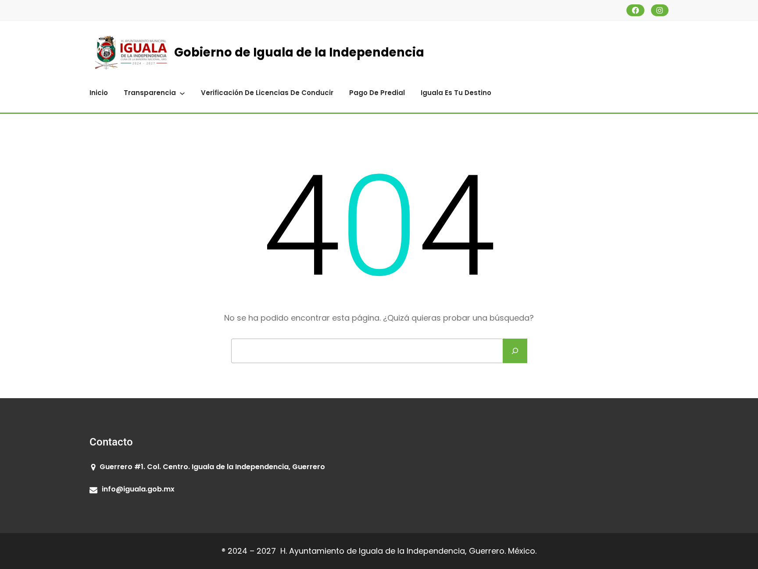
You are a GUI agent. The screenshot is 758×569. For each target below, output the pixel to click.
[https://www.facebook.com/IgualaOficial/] (635, 10)
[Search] (515, 351)
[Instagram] (660, 10)
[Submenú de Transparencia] (182, 92)
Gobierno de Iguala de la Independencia (299, 52)
